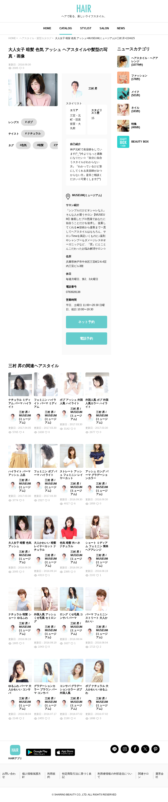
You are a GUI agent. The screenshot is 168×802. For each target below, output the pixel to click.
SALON (104, 28)
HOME (47, 28)
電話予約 (86, 338)
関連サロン (143, 775)
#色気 (23, 145)
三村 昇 (93, 88)
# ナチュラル (33, 133)
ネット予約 (86, 322)
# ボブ (29, 122)
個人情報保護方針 (31, 775)
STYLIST (85, 28)
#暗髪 (40, 145)
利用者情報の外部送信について (115, 775)
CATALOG (65, 28)
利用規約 (51, 775)
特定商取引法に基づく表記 (76, 775)
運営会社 (159, 775)
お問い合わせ (9, 775)
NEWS (121, 28)
